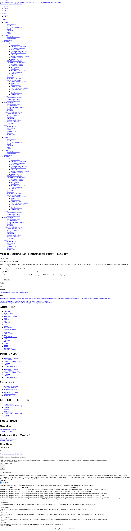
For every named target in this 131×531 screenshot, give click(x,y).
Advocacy (10, 110)
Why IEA (10, 25)
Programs (6, 41)
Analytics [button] (2, 511)
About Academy (15, 45)
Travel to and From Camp (18, 89)
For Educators (15, 69)
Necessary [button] (3, 480)
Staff (8, 32)
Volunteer (10, 133)
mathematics (55, 298)
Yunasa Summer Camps (14, 80)
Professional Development (14, 97)
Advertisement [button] (4, 516)
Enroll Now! (14, 54)
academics (3, 298)
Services (6, 96)
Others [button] (2, 520)
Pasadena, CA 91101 (6, 431)
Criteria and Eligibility (17, 64)
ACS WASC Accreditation (14, 61)
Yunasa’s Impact (15, 94)
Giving (5, 125)
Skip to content (4, 1)
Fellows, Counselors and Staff (19, 88)
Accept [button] (12, 463)
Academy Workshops (17, 57)
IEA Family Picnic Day (13, 37)
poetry (79, 298)
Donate (9, 129)
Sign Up (6, 7)
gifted (38, 298)
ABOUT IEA (7, 22)
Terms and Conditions (10, 329)
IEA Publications (12, 105)
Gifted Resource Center (13, 104)
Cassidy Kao (20, 298)
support (90, 298)
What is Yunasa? (15, 83)
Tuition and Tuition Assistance (19, 51)
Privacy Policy (8, 327)
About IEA (3, 292)
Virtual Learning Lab (104, 298)
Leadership (10, 30)
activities (9, 298)
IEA (50, 298)
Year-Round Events (16, 93)
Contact (6, 8)
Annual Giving (11, 126)
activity (14, 298)
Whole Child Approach (10, 316)
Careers (9, 33)
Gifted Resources (8, 102)
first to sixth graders (30, 298)
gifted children (44, 298)
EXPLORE (10, 75)
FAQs (12, 91)
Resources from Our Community (16, 107)
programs (84, 298)
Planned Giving (11, 131)
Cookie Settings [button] (4, 463)
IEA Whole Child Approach (15, 27)
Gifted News (14, 292)
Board (9, 29)
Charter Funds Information (18, 53)
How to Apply (15, 67)
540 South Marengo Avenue (8, 439)
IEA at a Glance (11, 24)
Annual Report (11, 134)
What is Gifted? (8, 40)
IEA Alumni (10, 77)
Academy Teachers (16, 59)
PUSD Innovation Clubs (14, 78)
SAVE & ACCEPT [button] (5, 525)
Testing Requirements (17, 65)
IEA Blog (10, 109)
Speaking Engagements (13, 101)
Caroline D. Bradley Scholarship (16, 62)
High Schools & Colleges (18, 70)
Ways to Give (11, 128)
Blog (5, 10)
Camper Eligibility (16, 86)
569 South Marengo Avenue (8, 429)
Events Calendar (11, 38)
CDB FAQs (14, 73)
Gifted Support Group (13, 99)
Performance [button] (3, 506)
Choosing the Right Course (18, 46)
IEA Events (7, 35)
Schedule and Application (18, 48)
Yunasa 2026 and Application (19, 81)
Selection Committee (16, 72)
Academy (10, 43)
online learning (72, 298)
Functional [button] (3, 501)
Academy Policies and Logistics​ (20, 56)
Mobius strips (64, 298)
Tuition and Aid (15, 85)
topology (95, 298)
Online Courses (15, 49)
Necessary (5, 482)
